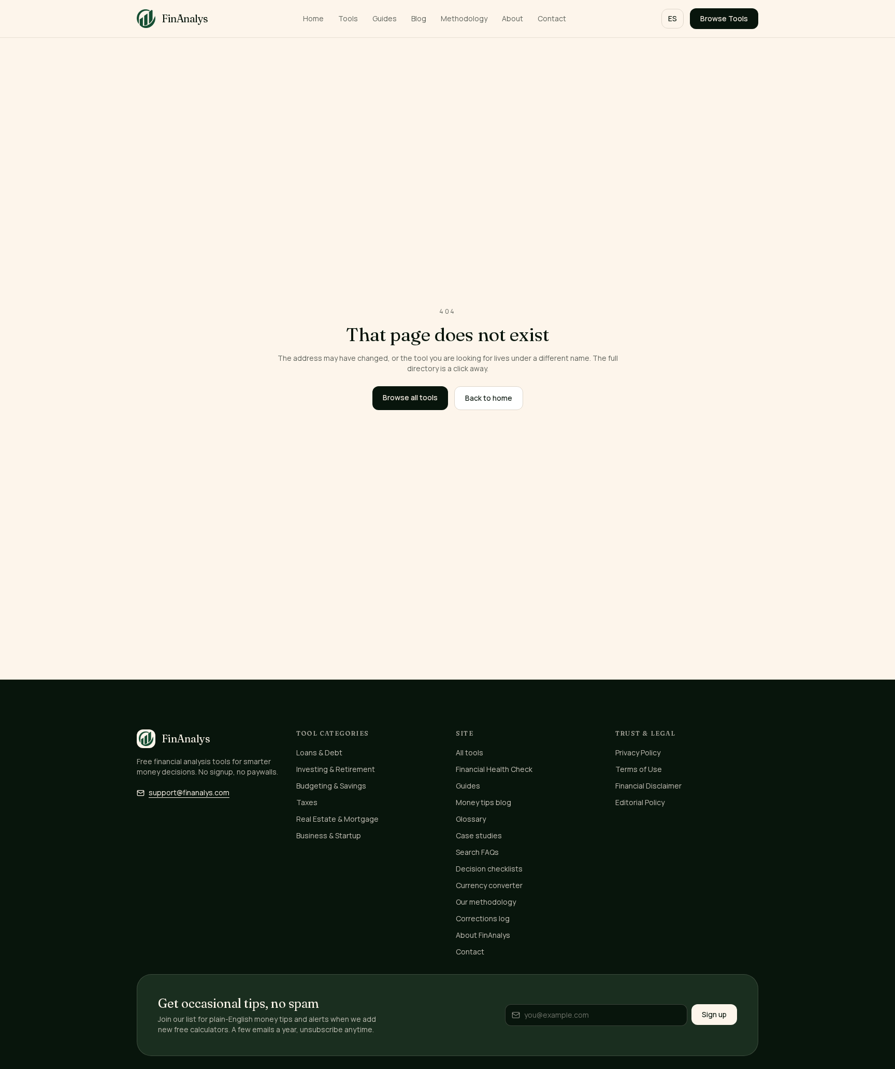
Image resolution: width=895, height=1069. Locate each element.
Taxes (306, 802)
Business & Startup (328, 835)
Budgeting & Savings (331, 786)
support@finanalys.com (189, 792)
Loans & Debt (319, 752)
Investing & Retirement (335, 769)
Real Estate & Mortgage (337, 819)
